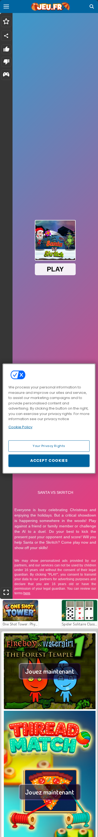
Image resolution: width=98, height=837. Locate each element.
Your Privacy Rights (49, 446)
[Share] (6, 36)
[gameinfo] (6, 75)
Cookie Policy (20, 426)
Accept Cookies (49, 460)
